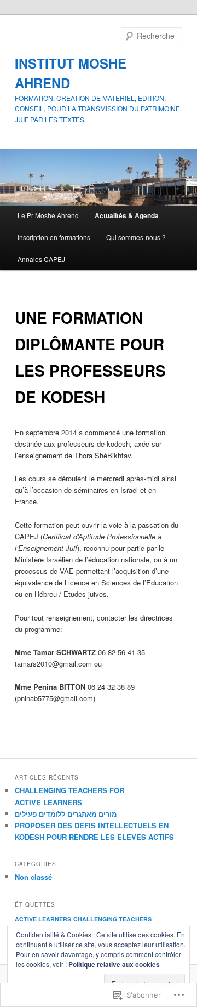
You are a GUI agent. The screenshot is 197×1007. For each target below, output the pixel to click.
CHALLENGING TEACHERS (112, 919)
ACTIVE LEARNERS (43, 919)
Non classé (33, 877)
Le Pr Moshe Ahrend (48, 215)
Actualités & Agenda (127, 215)
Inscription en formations (54, 237)
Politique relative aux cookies (114, 964)
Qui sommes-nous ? (136, 237)
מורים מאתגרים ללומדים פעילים (66, 814)
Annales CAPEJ (41, 259)
